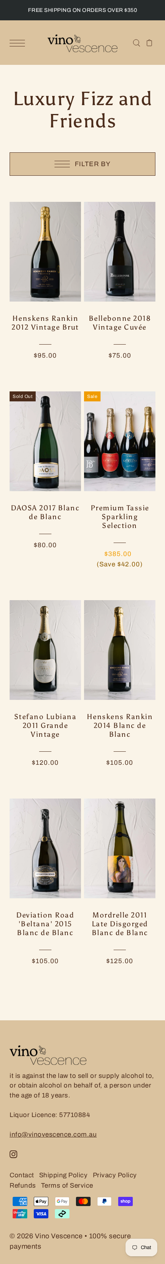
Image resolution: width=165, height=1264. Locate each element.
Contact (22, 1175)
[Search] (136, 42)
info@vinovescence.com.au (53, 1134)
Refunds (23, 1185)
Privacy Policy (115, 1175)
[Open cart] (149, 42)
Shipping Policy (63, 1175)
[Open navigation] (19, 42)
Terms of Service (67, 1185)
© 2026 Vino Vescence (46, 1236)
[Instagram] (13, 1154)
